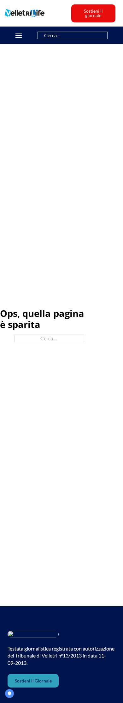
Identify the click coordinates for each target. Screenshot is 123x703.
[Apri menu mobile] (18, 35)
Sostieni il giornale (93, 13)
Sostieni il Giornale (33, 680)
